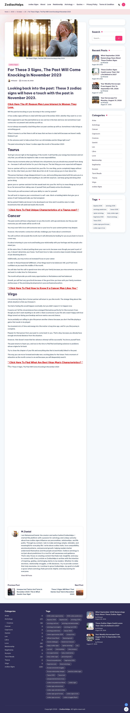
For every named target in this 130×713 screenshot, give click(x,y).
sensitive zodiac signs (74, 671)
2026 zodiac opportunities (55, 616)
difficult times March (53, 638)
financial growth (67, 638)
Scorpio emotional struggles (55, 667)
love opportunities (52, 653)
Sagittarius (96, 165)
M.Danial (26, 531)
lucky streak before (67, 653)
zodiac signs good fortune (101, 224)
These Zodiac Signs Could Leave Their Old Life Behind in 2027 (110, 72)
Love (94, 156)
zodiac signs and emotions (55, 686)
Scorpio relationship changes (55, 671)
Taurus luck (61, 675)
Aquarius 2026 (97, 206)
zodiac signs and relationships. (56, 690)
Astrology (96, 125)
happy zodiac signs (53, 645)
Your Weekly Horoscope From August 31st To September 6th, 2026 (110, 86)
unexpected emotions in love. (56, 679)
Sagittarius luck (51, 664)
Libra (94, 151)
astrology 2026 (110, 206)
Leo (93, 147)
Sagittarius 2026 (98, 217)
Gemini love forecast (67, 642)
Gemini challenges (52, 642)
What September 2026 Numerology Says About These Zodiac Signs (111, 57)
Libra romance (72, 649)
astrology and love (52, 623)
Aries (94, 120)
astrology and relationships (70, 623)
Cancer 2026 (114, 209)
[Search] (118, 38)
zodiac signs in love (99, 228)
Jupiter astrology (98, 213)
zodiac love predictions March (56, 682)
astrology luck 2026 (70, 627)
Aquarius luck (63, 619)
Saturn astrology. (112, 217)
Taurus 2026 (97, 220)
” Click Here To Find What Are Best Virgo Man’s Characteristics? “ (45, 362)
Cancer (95, 129)
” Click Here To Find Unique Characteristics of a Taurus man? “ (43, 209)
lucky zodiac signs (112, 213)
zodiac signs (72, 682)
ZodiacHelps (14, 4)
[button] (26, 575)
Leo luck (49, 649)
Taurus (94, 178)
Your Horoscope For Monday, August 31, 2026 (111, 99)
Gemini (94, 142)
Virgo (94, 182)
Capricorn (96, 134)
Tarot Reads (97, 173)
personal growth (66, 656)
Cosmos (95, 138)
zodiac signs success (53, 697)
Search (96, 31)
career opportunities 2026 (55, 634)
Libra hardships (60, 649)
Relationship (97, 160)
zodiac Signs (13, 64)
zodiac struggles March (70, 697)
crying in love (70, 634)
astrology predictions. (100, 209)
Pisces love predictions (54, 660)
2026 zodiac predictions (74, 616)
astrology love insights (54, 627)
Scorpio (95, 169)
